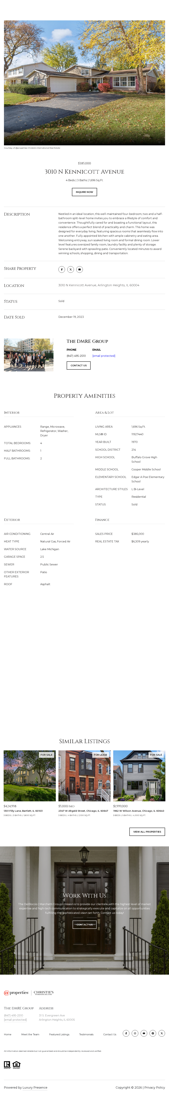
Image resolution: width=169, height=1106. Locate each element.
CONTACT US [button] (79, 365)
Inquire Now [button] (84, 192)
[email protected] (103, 355)
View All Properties (147, 831)
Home (7, 1034)
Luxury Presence (35, 1087)
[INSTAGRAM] (135, 1033)
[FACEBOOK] (126, 1033)
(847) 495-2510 (13, 1015)
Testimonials (86, 1034)
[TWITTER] (161, 1033)
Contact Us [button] (85, 924)
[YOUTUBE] (144, 1033)
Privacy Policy (154, 1087)
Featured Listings (59, 1034)
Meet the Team (30, 1034)
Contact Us (109, 1034)
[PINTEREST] (153, 1033)
